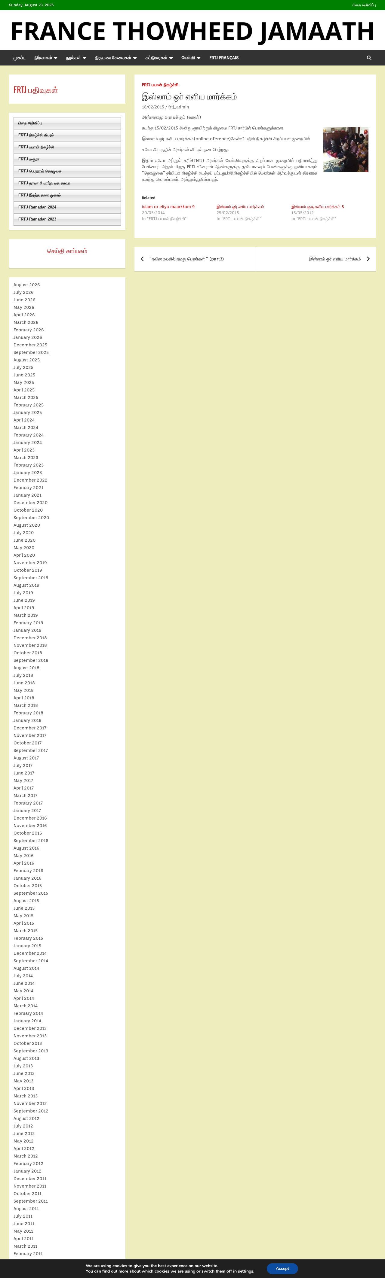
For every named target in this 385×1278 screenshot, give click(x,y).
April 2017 (24, 788)
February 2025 (29, 405)
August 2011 (26, 1208)
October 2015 (28, 885)
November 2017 (30, 735)
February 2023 (29, 465)
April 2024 (24, 420)
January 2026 (28, 337)
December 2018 (30, 638)
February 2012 (28, 1163)
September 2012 (31, 1111)
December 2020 (31, 502)
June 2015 (24, 908)
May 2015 (23, 915)
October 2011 (28, 1193)
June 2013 (24, 1073)
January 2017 (27, 810)
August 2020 (27, 525)
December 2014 (30, 953)
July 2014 (23, 975)
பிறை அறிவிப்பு (364, 5)
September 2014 (31, 960)
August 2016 (26, 848)
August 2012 (26, 1118)
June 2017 (24, 773)
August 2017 (26, 758)
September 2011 (31, 1201)
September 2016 (31, 840)
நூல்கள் (73, 57)
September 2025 (31, 352)
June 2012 (24, 1133)
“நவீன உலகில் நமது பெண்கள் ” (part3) (186, 259)
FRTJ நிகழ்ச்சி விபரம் (36, 135)
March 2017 (25, 795)
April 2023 (24, 450)
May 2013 (23, 1081)
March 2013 (26, 1096)
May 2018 (24, 690)
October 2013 (28, 1043)
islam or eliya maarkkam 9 (168, 206)
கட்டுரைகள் (157, 57)
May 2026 (24, 307)
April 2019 (24, 607)
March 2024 (26, 427)
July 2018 (23, 675)
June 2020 (24, 540)
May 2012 (24, 1141)
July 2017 (23, 765)
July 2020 (24, 532)
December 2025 (30, 345)
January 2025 (28, 412)
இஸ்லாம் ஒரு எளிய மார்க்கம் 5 (317, 206)
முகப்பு (20, 57)
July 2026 (24, 292)
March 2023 (26, 457)
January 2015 (27, 945)
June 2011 (24, 1223)
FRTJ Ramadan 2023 (37, 219)
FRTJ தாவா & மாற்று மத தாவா (44, 183)
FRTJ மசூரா (28, 159)
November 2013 (30, 1036)
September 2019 (31, 577)
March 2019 (26, 615)
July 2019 (23, 592)
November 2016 (30, 825)
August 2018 (26, 668)
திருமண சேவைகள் (113, 57)
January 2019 (28, 630)
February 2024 (29, 435)
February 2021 (28, 487)
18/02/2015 (153, 107)
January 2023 (28, 472)
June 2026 (24, 300)
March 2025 (26, 397)
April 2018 (24, 698)
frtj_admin (178, 107)
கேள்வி (188, 57)
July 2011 (23, 1216)
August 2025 (27, 360)
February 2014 (28, 1013)
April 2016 (24, 863)
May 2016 (24, 855)
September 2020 (31, 517)
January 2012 (28, 1171)
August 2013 (26, 1058)
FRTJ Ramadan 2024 (37, 207)
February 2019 (28, 622)
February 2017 (28, 803)
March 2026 (26, 322)
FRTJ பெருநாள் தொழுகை (40, 171)
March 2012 (26, 1156)
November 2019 (30, 562)
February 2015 (28, 938)
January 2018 (28, 720)
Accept (282, 1268)
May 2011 (23, 1231)
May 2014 (23, 990)
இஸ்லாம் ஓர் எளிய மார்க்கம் (240, 206)
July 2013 (23, 1066)
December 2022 (31, 480)
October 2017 (28, 743)
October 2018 (28, 653)
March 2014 (26, 1006)
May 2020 (24, 547)
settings (245, 1271)
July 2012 (23, 1126)
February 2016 (28, 870)
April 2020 (24, 555)
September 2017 (31, 750)
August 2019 (26, 585)
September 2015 (31, 893)
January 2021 (28, 495)
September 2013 (31, 1051)
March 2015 (26, 930)
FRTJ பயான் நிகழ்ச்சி (160, 84)
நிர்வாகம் (43, 57)
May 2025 (24, 382)
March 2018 (26, 705)
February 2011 (28, 1253)
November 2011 (30, 1186)
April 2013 (24, 1088)
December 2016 (30, 818)
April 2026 (24, 315)
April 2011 (24, 1238)
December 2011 (30, 1178)
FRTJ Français (224, 57)
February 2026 (29, 330)
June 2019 (24, 600)
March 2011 (25, 1246)
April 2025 (24, 390)
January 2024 (28, 442)
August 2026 (27, 285)
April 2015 (24, 923)
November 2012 (30, 1103)
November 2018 (30, 645)
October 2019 (28, 570)
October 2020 (28, 510)
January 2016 (28, 878)
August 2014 (26, 968)
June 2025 (24, 375)
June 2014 (24, 983)
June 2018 (24, 683)
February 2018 (28, 713)
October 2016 (28, 833)
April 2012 (24, 1148)
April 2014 (24, 998)
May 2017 (23, 780)
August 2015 (26, 900)
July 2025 (23, 367)
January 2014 (27, 1021)
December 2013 (30, 1028)
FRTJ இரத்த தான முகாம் (39, 195)
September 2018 (31, 660)
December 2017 (30, 728)
